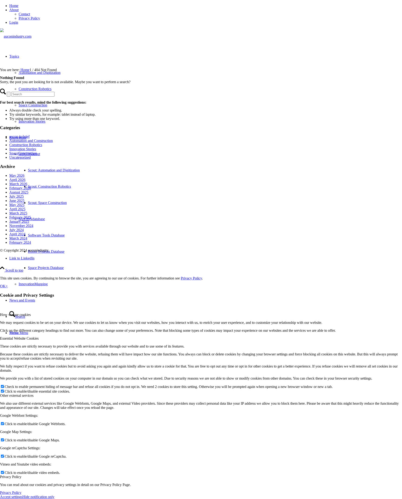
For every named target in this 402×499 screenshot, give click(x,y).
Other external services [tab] (17, 395)
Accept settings (11, 497)
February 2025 (20, 217)
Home (13, 6)
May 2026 (16, 175)
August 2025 (18, 192)
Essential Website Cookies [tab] (19, 338)
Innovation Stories (22, 149)
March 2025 (18, 213)
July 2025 (16, 196)
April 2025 (17, 209)
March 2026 (18, 184)
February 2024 (20, 242)
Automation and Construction (31, 141)
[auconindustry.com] (15, 36)
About (14, 10)
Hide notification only (38, 497)
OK (3, 286)
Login (13, 22)
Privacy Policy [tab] (10, 477)
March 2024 (18, 238)
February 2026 (20, 188)
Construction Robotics (25, 145)
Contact (24, 14)
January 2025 (19, 221)
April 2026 (17, 180)
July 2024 (16, 230)
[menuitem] (205, 6)
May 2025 (16, 205)
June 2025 (16, 201)
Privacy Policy (29, 18)
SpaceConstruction (23, 153)
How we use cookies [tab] (15, 315)
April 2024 (17, 234)
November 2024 (21, 226)
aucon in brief (19, 136)
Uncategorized (20, 157)
